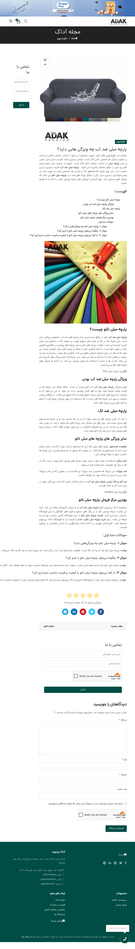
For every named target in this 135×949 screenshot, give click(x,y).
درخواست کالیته (119, 900)
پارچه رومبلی (121, 905)
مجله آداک (60, 900)
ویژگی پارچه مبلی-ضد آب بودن (98, 204)
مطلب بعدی (117, 626)
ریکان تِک (25, 937)
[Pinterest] (83, 611)
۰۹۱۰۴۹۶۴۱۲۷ (48, 884)
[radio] (96, 596)
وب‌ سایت (122, 789)
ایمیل (123, 775)
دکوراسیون (62, 38)
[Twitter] (92, 611)
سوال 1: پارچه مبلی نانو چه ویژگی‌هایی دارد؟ (85, 227)
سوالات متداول (106, 222)
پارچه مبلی (113, 164)
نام (124, 760)
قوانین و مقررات (57, 905)
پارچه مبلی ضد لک (111, 209)
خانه (73, 38)
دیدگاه (123, 720)
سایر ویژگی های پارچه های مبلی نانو (96, 213)
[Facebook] (100, 611)
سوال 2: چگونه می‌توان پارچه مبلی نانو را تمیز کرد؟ (82, 231)
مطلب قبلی (48, 626)
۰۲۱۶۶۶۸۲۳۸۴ (48, 879)
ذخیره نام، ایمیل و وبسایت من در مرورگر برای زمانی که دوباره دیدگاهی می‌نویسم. (85, 804)
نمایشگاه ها (59, 914)
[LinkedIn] (74, 611)
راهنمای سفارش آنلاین (54, 910)
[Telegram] (65, 611)
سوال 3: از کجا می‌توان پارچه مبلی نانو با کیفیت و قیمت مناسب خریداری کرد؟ (68, 235)
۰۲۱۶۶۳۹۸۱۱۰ (49, 875)
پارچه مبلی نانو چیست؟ (108, 200)
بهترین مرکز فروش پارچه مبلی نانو (97, 218)
